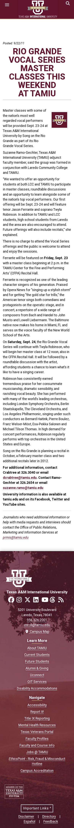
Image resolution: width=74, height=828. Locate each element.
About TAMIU (37, 648)
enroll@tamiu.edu (37, 625)
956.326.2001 (37, 620)
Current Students (37, 655)
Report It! (37, 712)
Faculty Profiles (37, 739)
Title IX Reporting (37, 718)
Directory (49, 816)
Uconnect (37, 675)
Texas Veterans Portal (37, 732)
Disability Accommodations (37, 688)
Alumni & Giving (37, 668)
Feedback (50, 821)
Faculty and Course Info (37, 745)
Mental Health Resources (37, 725)
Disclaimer (26, 816)
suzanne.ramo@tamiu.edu (23, 488)
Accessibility (37, 705)
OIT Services (37, 682)
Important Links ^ (37, 808)
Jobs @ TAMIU (37, 752)
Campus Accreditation (37, 771)
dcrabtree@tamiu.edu (20, 478)
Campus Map (38, 632)
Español (29, 821)
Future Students (37, 661)
